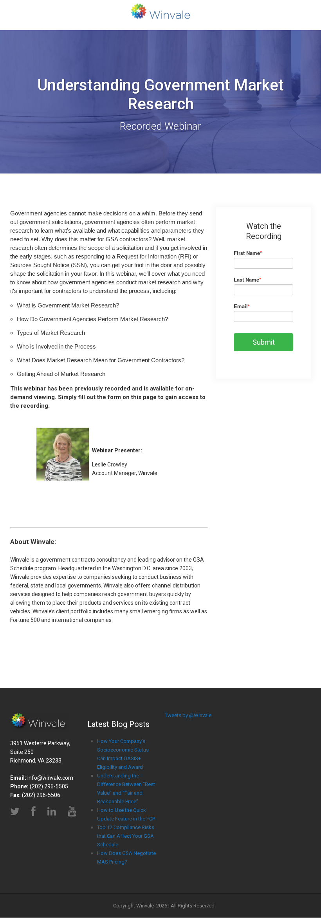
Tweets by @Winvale (188, 715)
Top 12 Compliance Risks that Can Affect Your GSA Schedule (125, 836)
